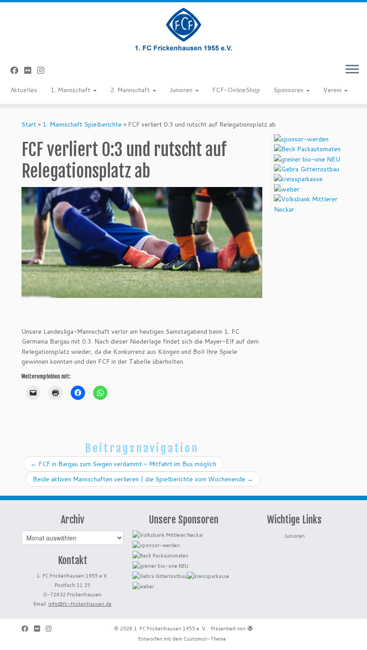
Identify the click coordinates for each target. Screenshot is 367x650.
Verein (333, 89)
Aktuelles (23, 89)
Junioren (182, 89)
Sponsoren (289, 89)
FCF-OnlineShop (236, 89)
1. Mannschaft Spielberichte (82, 124)
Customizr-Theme (205, 638)
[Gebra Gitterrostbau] (306, 169)
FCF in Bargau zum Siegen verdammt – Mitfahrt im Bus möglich (123, 463)
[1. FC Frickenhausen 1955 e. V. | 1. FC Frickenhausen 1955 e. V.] (183, 29)
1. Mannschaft (71, 89)
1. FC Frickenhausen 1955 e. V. (170, 628)
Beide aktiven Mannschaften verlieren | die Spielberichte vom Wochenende (143, 479)
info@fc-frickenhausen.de (79, 604)
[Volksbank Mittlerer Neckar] (310, 204)
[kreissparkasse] (298, 179)
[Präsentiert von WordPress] (250, 627)
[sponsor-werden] (301, 139)
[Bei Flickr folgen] (30, 70)
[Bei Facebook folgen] (17, 70)
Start (28, 124)
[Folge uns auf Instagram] (43, 70)
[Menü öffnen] (352, 69)
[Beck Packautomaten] (307, 149)
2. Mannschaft (131, 89)
